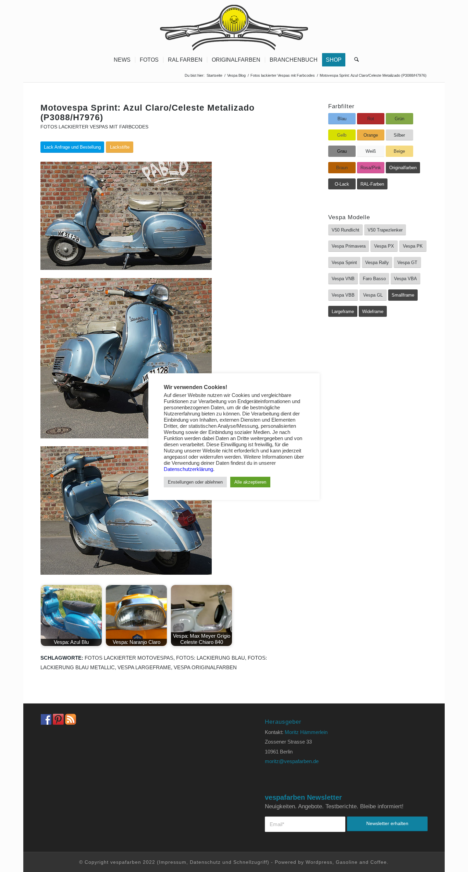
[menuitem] (122, 59)
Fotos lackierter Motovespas (129, 658)
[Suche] (354, 59)
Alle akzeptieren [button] (250, 482)
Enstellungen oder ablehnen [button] (195, 482)
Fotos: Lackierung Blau (210, 658)
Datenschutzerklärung (188, 469)
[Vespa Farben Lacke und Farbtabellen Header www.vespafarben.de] (234, 25)
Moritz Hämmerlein (306, 732)
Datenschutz (205, 862)
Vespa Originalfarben (205, 667)
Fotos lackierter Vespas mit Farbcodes (94, 126)
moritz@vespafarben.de (292, 761)
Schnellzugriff (250, 862)
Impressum (172, 862)
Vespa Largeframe (144, 667)
